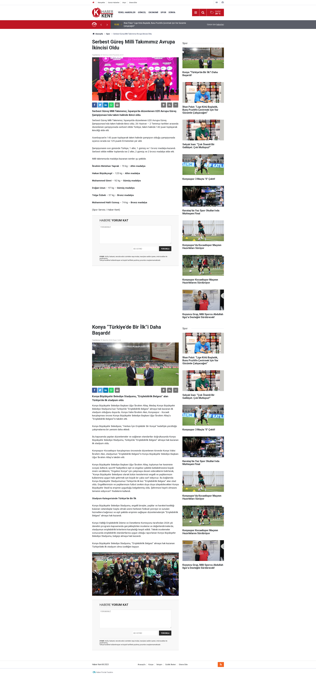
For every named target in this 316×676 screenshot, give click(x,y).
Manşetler (101, 2)
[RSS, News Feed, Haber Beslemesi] (221, 664)
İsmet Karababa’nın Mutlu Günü (137, 24)
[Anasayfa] (93, 2)
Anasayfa (141, 665)
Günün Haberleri (113, 2)
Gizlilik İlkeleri (170, 665)
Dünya (172, 12)
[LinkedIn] (105, 104)
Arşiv (124, 2)
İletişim (159, 665)
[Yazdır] (117, 104)
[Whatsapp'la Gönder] (111, 104)
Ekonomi (153, 12)
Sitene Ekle (133, 2)
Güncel (142, 12)
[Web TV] (216, 2)
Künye (150, 665)
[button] (163, 104)
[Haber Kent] (102, 12)
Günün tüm (215, 24)
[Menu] (195, 12)
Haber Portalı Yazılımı (104, 672)
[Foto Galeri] (222, 2)
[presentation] (101, 24)
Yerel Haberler (126, 12)
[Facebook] (94, 104)
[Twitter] (100, 104)
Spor (163, 12)
